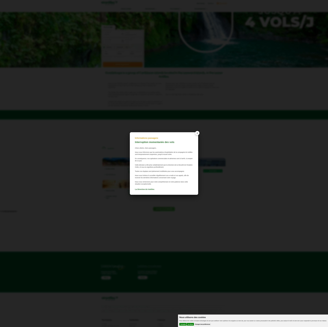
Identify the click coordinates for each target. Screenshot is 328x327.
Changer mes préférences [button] (202, 324)
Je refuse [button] (190, 324)
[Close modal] (197, 133)
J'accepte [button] (183, 324)
